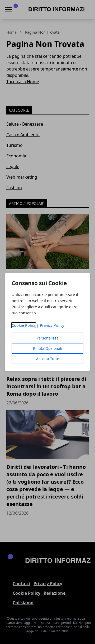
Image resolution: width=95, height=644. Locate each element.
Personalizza (47, 338)
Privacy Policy (52, 325)
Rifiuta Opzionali (47, 348)
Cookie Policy (24, 325)
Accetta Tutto (47, 358)
